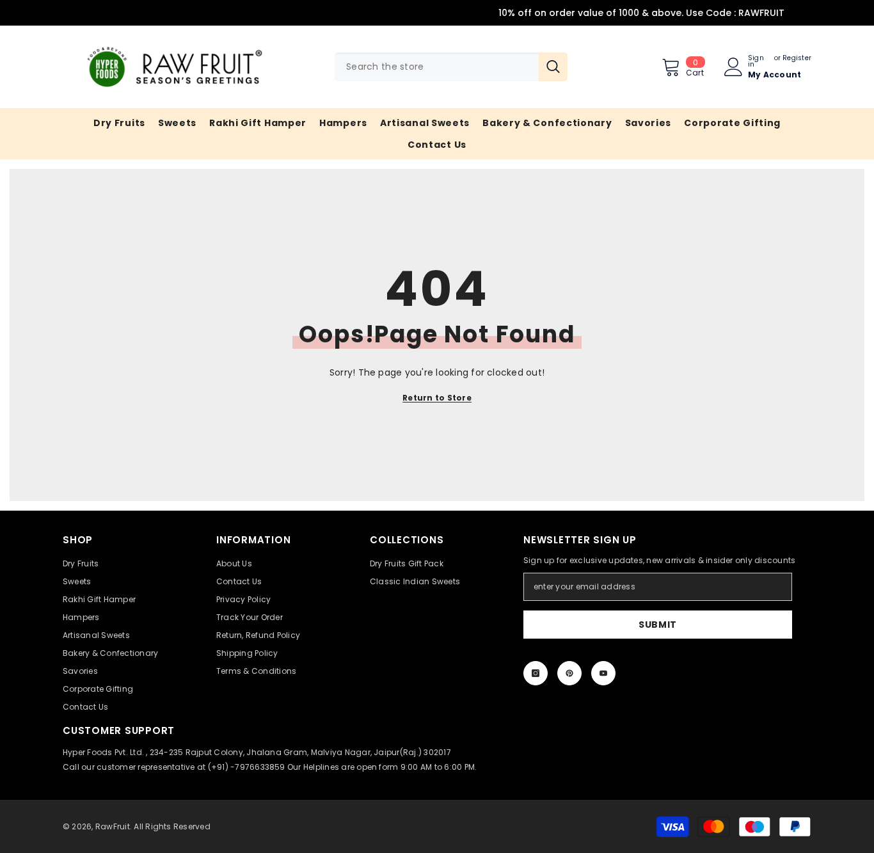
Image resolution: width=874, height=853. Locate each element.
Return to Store (437, 397)
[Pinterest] (569, 673)
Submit (658, 624)
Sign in (756, 61)
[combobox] (437, 66)
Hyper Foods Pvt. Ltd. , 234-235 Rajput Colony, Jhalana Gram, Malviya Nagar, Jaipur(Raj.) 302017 (257, 752)
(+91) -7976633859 (246, 766)
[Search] (451, 66)
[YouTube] (603, 673)
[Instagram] (535, 673)
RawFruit (112, 826)
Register (797, 59)
